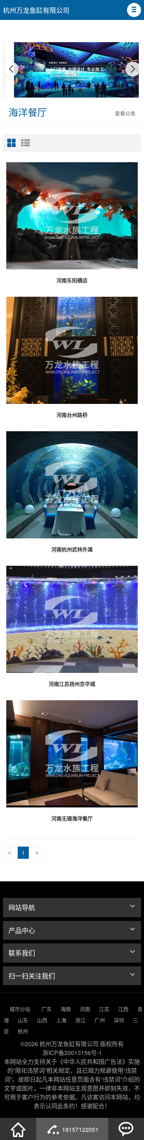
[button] (134, 10)
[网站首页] (18, 1129)
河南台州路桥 (72, 414)
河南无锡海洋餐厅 (72, 818)
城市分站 (20, 1009)
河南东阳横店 (72, 280)
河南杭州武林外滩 (72, 549)
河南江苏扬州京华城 (72, 683)
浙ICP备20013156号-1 (72, 1052)
